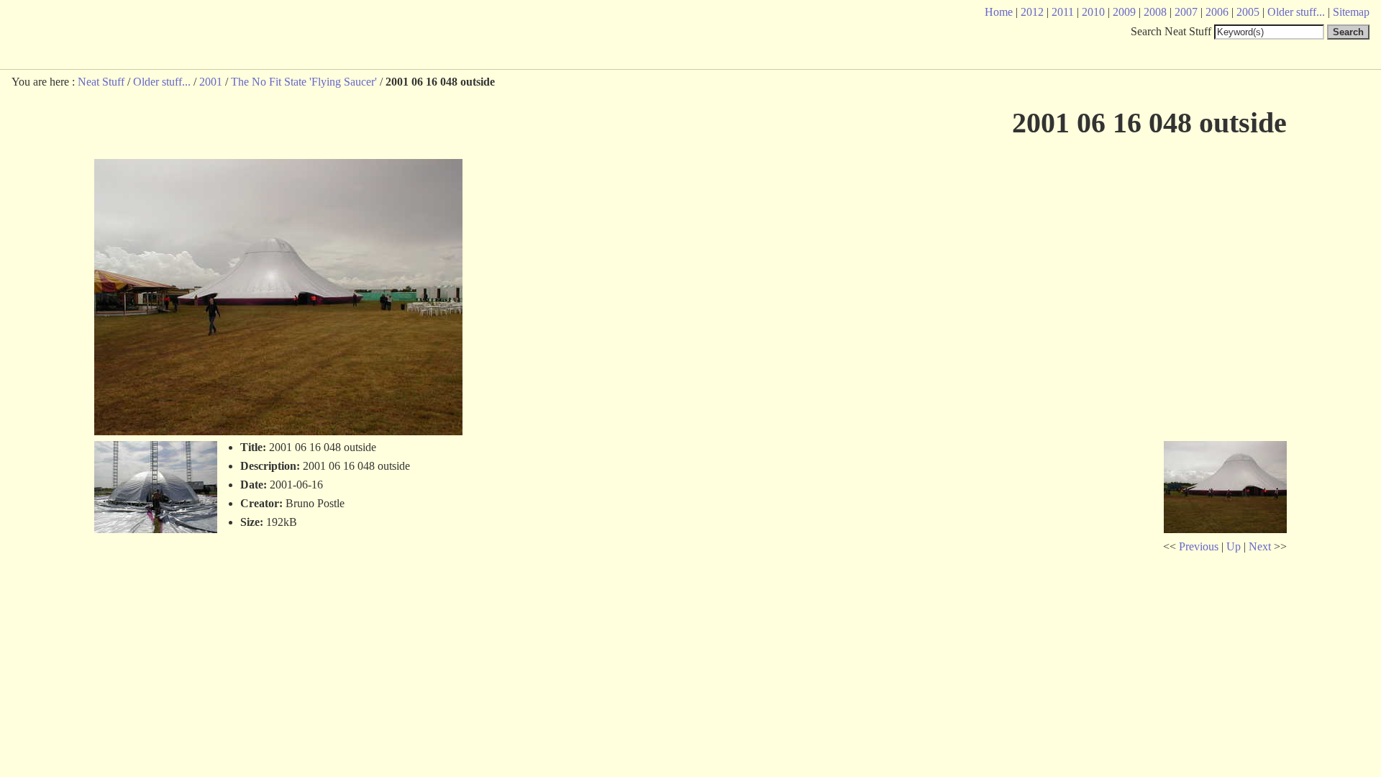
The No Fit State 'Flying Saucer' (304, 82)
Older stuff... (162, 82)
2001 (210, 82)
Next (1260, 546)
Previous (1198, 546)
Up (1233, 546)
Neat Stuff (101, 82)
